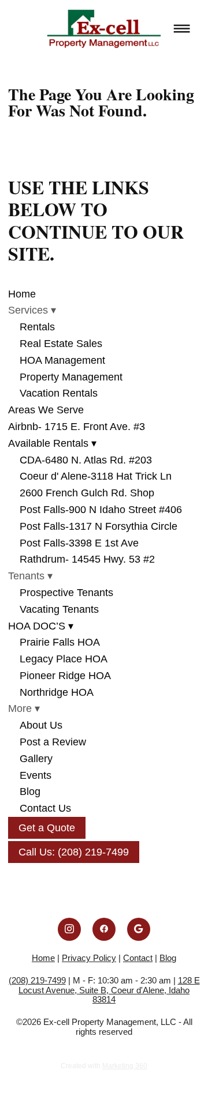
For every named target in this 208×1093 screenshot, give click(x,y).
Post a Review (53, 742)
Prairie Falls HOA (60, 642)
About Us (41, 725)
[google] (138, 929)
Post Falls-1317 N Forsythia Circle (98, 526)
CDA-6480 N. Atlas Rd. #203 (86, 460)
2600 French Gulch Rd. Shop (87, 493)
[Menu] (182, 29)
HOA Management (62, 360)
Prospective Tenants (66, 592)
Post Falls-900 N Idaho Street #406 (101, 509)
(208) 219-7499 (37, 980)
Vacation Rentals (59, 393)
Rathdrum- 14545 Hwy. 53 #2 (87, 559)
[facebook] (104, 929)
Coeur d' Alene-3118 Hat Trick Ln (96, 476)
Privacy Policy (89, 958)
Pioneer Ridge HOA (65, 675)
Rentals (37, 327)
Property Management (71, 377)
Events (35, 775)
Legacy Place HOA (63, 659)
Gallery (36, 758)
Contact (138, 958)
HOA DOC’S (40, 626)
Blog (30, 791)
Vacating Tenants (59, 609)
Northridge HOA (57, 692)
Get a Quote (46, 828)
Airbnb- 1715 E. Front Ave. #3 (76, 426)
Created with (104, 1066)
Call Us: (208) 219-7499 (73, 852)
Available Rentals (52, 443)
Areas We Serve (46, 410)
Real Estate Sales (61, 343)
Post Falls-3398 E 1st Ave (79, 543)
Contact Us (45, 808)
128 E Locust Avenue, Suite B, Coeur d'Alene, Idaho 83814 (109, 989)
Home (22, 294)
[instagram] (69, 929)
